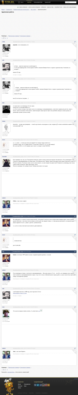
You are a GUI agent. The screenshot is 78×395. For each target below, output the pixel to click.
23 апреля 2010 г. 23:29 (18, 60)
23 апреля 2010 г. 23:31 (18, 78)
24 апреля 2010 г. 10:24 (18, 156)
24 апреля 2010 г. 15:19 (18, 251)
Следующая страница (25, 35)
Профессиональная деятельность (21, 9)
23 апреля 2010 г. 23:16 (18, 41)
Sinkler (3, 121)
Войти (22, 2)
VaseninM (4, 156)
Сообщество (9, 9)
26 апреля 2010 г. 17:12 (18, 306)
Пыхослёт (48, 2)
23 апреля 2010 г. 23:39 (18, 121)
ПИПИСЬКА (69, 381)
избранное (43, 7)
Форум (29, 2)
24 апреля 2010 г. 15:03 (18, 197)
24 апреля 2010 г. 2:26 (18, 139)
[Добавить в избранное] (73, 45)
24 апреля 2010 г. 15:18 (18, 234)
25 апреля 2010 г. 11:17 (18, 288)
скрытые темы (50, 7)
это (39, 311)
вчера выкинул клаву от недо (20, 293)
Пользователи (38, 2)
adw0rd (3, 197)
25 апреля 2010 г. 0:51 (18, 270)
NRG (3, 102)
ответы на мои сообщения (34, 7)
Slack (25, 385)
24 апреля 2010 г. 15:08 (18, 216)
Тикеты (19, 387)
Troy (3, 216)
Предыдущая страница (13, 35)
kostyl (3, 139)
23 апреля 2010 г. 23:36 (18, 102)
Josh (3, 306)
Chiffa (3, 41)
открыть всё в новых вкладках (69, 7)
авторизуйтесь (11, 372)
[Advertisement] (39, 24)
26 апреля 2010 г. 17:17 (18, 348)
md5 (3, 60)
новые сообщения (23, 7)
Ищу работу (33, 9)
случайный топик (58, 7)
